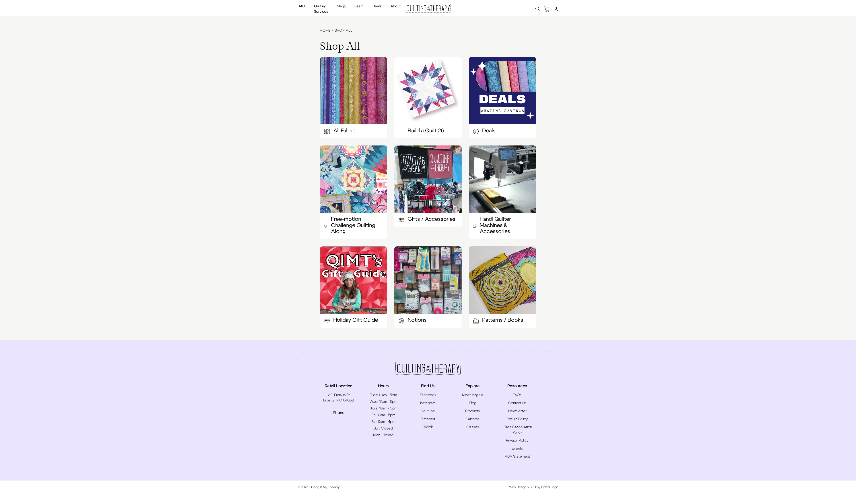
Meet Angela (472, 395)
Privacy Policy (517, 440)
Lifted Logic (549, 487)
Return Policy (517, 419)
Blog (472, 403)
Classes (472, 427)
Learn (359, 6)
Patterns (472, 419)
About (395, 6)
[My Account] (555, 9)
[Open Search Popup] (538, 9)
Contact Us (517, 403)
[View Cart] (546, 9)
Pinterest (428, 419)
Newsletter (517, 411)
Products (472, 411)
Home (325, 30)
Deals (376, 6)
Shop (341, 6)
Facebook (428, 395)
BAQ (301, 6)
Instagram (428, 403)
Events (517, 448)
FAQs (517, 395)
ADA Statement (517, 456)
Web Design (517, 487)
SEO (533, 487)
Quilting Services (321, 8)
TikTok (428, 427)
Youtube (428, 411)
